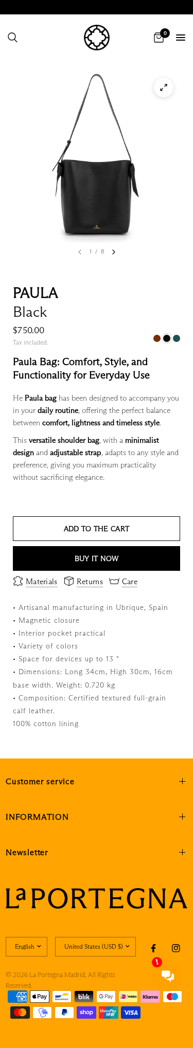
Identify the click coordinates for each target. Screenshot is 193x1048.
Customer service (40, 781)
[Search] (12, 37)
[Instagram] (176, 948)
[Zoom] (163, 87)
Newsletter (27, 852)
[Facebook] (153, 948)
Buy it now (97, 558)
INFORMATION (37, 817)
